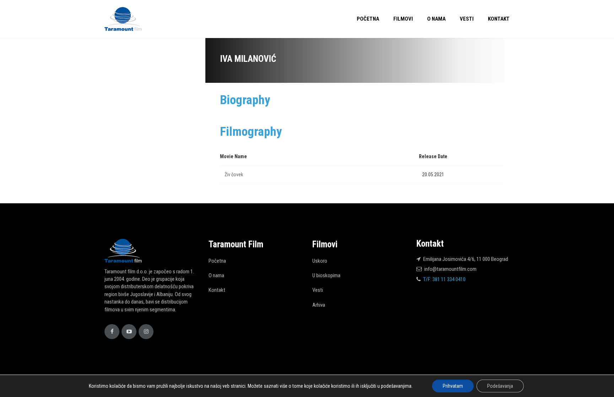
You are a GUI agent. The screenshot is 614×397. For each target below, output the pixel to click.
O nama (436, 19)
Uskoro (319, 261)
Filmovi (403, 19)
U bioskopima (326, 275)
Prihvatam (453, 386)
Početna (368, 19)
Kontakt (499, 19)
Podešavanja (500, 386)
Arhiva (318, 305)
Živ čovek (234, 174)
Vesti (467, 19)
